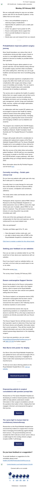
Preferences (15, 485)
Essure (5, 339)
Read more (19, 413)
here (12, 166)
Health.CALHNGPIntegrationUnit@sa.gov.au (16, 460)
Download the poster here (19, 376)
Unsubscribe (23, 485)
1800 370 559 (9, 341)
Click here (32, 2)
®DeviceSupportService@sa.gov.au (18, 339)
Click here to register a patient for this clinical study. (18, 241)
